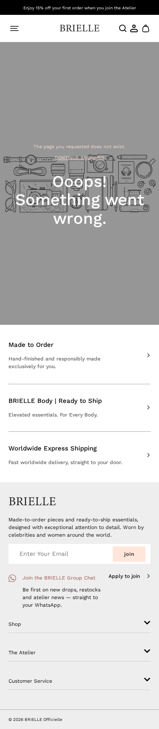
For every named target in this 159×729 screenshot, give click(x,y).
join (129, 554)
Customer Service (30, 681)
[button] (145, 28)
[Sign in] (134, 28)
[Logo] (79, 28)
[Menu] (14, 28)
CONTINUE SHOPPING (79, 157)
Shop (14, 624)
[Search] (123, 28)
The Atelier (22, 653)
